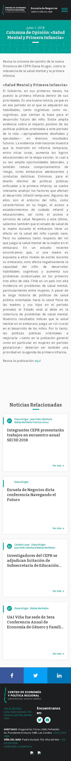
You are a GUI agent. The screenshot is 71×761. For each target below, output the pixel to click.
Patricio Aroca (41, 422)
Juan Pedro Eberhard (41, 419)
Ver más (57, 465)
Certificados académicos (18, 746)
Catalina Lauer (22, 544)
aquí (37, 361)
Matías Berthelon (23, 422)
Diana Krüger (21, 419)
